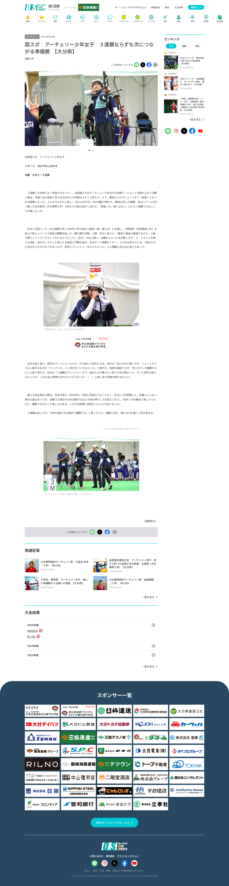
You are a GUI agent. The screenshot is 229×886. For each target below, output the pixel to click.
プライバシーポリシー (128, 855)
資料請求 (110, 855)
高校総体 (32, 631)
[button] (89, 150)
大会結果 (178, 7)
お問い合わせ (96, 855)
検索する (195, 7)
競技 (167, 7)
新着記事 (155, 7)
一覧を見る (148, 597)
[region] (114, 19)
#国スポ (29, 58)
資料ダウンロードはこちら (113, 822)
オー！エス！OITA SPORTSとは (130, 7)
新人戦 (31, 636)
